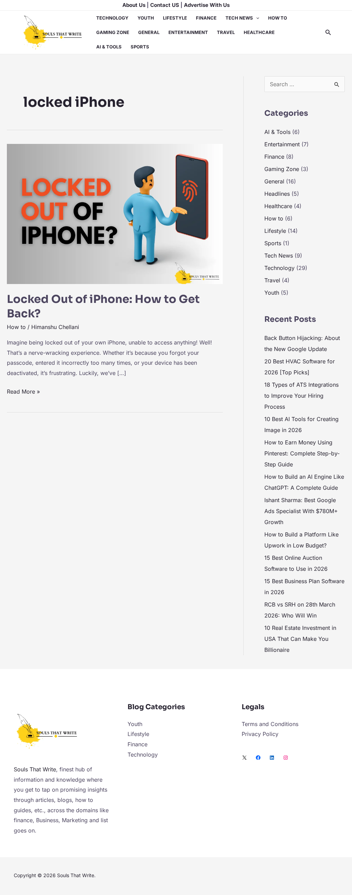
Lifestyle (175, 18)
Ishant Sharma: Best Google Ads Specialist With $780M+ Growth (301, 511)
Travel (226, 32)
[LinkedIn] (272, 757)
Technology (112, 18)
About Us (133, 5)
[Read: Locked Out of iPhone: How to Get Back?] (115, 213)
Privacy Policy (260, 733)
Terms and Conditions (270, 724)
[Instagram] (285, 757)
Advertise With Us (207, 5)
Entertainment (188, 32)
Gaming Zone (112, 32)
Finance (206, 18)
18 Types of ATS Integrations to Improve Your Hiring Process (301, 395)
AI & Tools (109, 46)
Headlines (277, 193)
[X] (244, 757)
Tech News (239, 18)
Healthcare (259, 32)
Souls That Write (35, 769)
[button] (256, 18)
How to (277, 18)
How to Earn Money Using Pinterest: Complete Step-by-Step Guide (302, 453)
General (149, 32)
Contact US (164, 5)
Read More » (23, 391)
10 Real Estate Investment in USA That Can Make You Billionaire (300, 638)
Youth (146, 18)
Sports (140, 46)
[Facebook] (258, 757)
